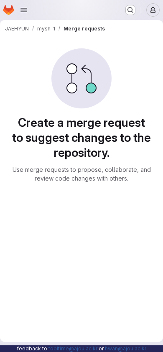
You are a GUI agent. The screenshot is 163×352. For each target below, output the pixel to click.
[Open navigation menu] (24, 10)
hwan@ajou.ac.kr (125, 348)
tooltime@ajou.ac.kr (72, 348)
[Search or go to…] (130, 10)
